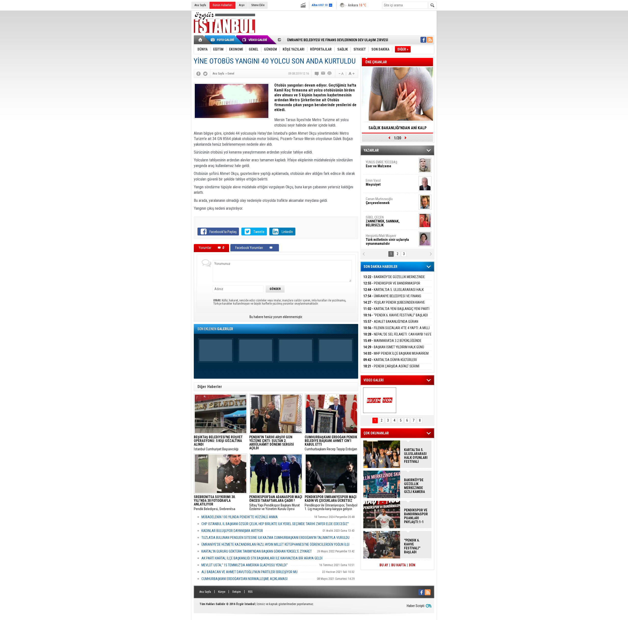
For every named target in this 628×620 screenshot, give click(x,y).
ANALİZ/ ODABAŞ (386, 185)
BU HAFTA (398, 565)
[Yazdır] (329, 73)
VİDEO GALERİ (374, 380)
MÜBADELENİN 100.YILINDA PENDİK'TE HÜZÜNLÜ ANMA (239, 517)
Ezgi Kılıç (387, 238)
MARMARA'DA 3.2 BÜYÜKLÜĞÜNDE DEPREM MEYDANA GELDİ (392, 343)
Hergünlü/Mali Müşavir (387, 166)
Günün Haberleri (222, 5)
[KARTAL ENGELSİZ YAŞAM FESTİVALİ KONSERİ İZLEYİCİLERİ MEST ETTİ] (379, 400)
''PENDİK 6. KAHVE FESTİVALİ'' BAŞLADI (395, 315)
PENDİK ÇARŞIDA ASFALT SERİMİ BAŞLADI (391, 369)
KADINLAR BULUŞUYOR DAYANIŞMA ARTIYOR (232, 531)
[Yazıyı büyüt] (351, 73)
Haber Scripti (415, 606)
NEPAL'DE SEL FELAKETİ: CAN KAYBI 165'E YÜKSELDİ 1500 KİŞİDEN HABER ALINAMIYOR (397, 337)
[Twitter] (205, 73)
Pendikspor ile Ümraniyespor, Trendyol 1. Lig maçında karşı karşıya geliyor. (331, 503)
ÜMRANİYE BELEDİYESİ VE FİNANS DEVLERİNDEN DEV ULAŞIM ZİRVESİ (337, 40)
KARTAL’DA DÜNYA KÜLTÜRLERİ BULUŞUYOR (390, 362)
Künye (221, 592)
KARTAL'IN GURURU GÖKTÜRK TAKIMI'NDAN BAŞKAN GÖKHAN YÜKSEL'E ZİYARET (256, 551)
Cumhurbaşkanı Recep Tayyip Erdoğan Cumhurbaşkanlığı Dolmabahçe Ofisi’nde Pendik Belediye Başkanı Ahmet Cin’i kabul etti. (331, 443)
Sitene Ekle (257, 5)
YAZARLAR (371, 150)
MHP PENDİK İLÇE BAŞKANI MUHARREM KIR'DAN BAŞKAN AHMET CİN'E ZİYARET (396, 356)
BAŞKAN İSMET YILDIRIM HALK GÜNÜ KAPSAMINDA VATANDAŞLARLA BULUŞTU (393, 350)
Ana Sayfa (200, 5)
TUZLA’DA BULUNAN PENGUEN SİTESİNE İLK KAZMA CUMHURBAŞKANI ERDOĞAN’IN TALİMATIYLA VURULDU (275, 538)
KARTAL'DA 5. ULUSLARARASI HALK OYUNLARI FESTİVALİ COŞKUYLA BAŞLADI (393, 292)
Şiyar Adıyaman (385, 201)
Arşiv (242, 5)
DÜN (412, 565)
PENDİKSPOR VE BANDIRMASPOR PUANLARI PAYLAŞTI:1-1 (391, 286)
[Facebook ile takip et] (423, 40)
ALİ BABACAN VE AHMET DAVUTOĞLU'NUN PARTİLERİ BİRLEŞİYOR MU (249, 572)
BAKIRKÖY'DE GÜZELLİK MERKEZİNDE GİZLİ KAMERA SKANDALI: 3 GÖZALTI (394, 279)
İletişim (236, 592)
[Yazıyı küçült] (341, 73)
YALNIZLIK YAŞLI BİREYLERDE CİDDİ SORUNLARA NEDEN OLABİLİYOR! (397, 129)
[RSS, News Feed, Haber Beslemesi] (430, 40)
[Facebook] (198, 73)
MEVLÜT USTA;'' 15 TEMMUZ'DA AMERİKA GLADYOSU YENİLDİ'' (244, 565)
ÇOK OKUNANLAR (376, 433)
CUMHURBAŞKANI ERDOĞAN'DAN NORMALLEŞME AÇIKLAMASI (244, 579)
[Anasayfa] (200, 39)
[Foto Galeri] (223, 39)
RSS (250, 592)
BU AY (383, 565)
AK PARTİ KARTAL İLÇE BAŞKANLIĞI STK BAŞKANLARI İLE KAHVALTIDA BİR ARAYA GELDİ (262, 558)
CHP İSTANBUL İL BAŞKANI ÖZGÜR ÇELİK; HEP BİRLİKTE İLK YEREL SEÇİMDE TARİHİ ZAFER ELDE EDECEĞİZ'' (275, 524)
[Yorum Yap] (317, 73)
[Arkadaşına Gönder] (323, 73)
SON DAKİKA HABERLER (380, 267)
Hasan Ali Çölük (384, 219)
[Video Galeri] (255, 39)
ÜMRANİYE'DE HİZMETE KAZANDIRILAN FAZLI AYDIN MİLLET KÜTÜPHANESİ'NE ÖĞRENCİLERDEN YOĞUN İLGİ (275, 544)
